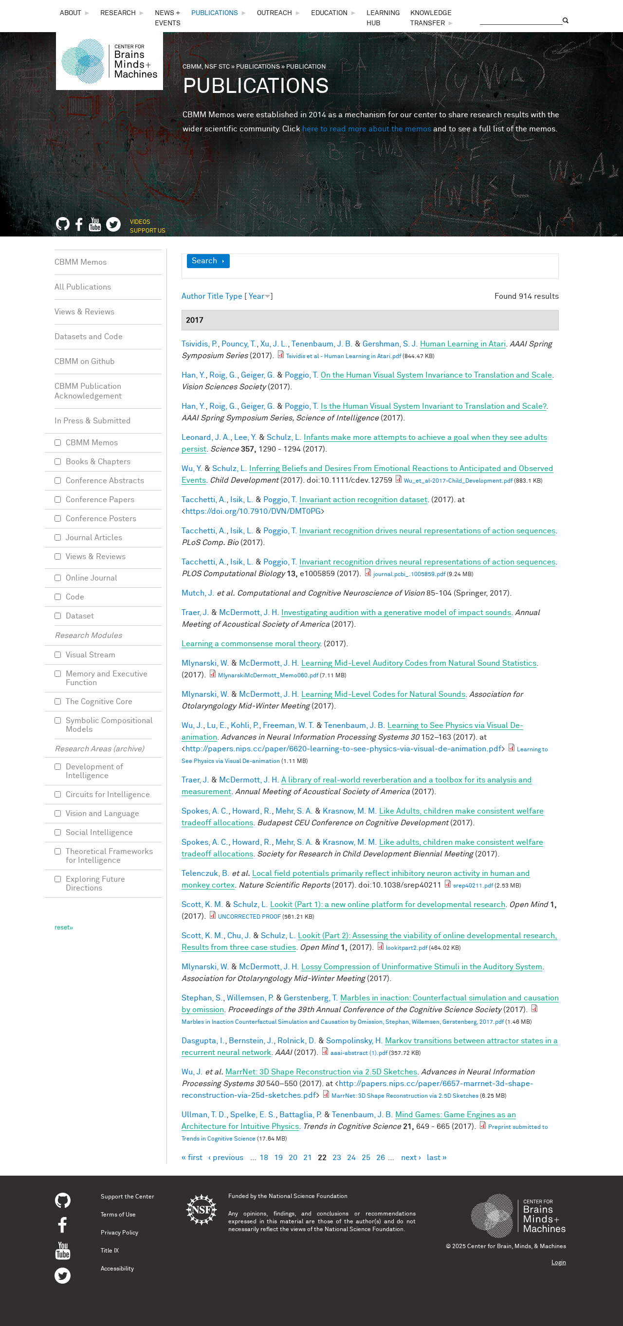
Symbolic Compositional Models (109, 725)
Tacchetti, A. (204, 500)
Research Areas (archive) (99, 749)
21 (307, 1158)
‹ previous (225, 1158)
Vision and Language (102, 813)
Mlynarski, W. (205, 663)
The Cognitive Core (99, 702)
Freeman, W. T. (288, 725)
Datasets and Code (89, 337)
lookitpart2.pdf (406, 948)
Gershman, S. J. (390, 344)
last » (437, 1158)
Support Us (147, 231)
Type (233, 296)
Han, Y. (193, 375)
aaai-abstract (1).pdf (358, 1053)
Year (256, 296)
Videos (140, 222)
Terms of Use (118, 1215)
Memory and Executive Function (106, 678)
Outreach (274, 13)
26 (380, 1158)
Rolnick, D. (296, 1041)
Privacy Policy (119, 1233)
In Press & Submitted (93, 421)
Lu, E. (217, 725)
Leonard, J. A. (206, 437)
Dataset (80, 616)
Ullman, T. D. (204, 1115)
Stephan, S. (202, 998)
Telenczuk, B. (206, 873)
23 (336, 1158)
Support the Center (127, 1197)
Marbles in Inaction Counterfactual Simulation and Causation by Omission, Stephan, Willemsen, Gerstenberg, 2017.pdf (343, 1022)
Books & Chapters (98, 462)
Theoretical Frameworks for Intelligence (109, 856)
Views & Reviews (84, 312)
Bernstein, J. (251, 1041)
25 (366, 1158)
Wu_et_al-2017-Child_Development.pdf (458, 481)
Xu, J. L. (274, 344)
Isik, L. (242, 500)
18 (263, 1158)
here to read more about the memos (366, 129)
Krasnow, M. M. (350, 811)
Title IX (110, 1251)
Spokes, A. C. (205, 811)
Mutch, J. (198, 593)
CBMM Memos (81, 262)
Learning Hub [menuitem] (383, 18)
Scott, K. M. (202, 904)
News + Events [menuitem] (168, 18)
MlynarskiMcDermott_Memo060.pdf (268, 676)
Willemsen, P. (250, 998)
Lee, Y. (245, 437)
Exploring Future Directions (95, 883)
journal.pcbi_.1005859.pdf (409, 575)
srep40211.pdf (473, 886)
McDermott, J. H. (249, 613)
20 (293, 1158)
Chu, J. (239, 936)
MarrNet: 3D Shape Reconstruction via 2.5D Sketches (404, 1096)
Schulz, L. (284, 437)
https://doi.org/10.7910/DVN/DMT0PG (253, 511)
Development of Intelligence (94, 771)
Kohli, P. (245, 725)
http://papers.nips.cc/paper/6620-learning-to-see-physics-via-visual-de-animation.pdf (343, 749)
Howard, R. (252, 811)
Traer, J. (195, 613)
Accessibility (117, 1269)
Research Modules (88, 635)
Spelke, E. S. (252, 1115)
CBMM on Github (85, 361)
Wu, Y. (192, 468)
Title (215, 296)
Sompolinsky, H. (354, 1041)
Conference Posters (101, 519)
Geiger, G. (258, 375)
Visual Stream (90, 655)
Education (329, 13)
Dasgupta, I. (203, 1041)
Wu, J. (192, 725)
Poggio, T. (302, 375)
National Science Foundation (308, 1196)
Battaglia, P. (300, 1115)
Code (75, 597)
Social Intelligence (99, 832)
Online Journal (91, 578)
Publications (214, 13)
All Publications (83, 287)
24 (351, 1158)
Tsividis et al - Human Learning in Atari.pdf (343, 357)
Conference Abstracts (105, 481)
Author (193, 296)
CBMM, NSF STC (206, 67)
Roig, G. (223, 375)
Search (204, 261)
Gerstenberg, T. (311, 998)
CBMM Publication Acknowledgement (88, 391)
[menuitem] (75, 13)
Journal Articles (94, 538)
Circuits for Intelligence (108, 795)
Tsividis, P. (200, 344)
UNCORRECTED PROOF (249, 917)
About (70, 13)
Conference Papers (100, 500)
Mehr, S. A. (294, 811)
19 (278, 1158)
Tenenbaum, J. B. (322, 344)
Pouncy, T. (239, 344)
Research (118, 13)
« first (192, 1158)
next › (411, 1158)
